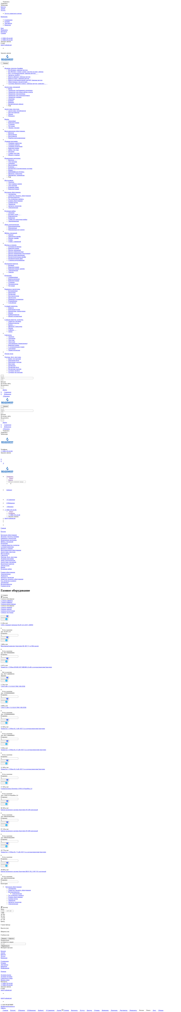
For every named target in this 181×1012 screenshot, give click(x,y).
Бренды (3, 954)
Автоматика (5, 582)
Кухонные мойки (6, 569)
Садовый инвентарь (7, 547)
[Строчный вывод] (2, 614)
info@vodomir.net (6, 45)
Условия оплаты (6, 975)
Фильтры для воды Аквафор (10, 536)
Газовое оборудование (15, 897)
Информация (5, 968)
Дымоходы (4, 575)
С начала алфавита (7, 600)
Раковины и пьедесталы (8, 538)
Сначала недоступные (8, 611)
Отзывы (7, 21)
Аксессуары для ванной (8, 562)
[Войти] (1, 457)
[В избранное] (5, 616)
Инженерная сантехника (9, 540)
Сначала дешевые (6, 607)
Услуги (3, 956)
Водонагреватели (6, 584)
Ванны (3, 567)
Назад (11, 478)
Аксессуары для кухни (8, 552)
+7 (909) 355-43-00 (7, 38)
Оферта (3, 1008)
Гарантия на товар (7, 978)
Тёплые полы (5, 565)
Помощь (3, 971)
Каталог (3, 951)
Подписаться (5, 946)
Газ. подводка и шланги (8, 581)
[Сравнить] (4, 619)
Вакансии (8, 25)
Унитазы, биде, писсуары (9, 557)
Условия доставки (6, 976)
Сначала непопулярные (8, 604)
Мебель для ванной (7, 542)
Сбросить (11, 938)
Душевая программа (7, 559)
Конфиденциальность (8, 1006)
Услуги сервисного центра (13, 13)
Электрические (6, 574)
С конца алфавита (6, 602)
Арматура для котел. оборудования (12, 579)
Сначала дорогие (6, 609)
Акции (3, 953)
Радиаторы (4, 543)
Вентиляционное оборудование (11, 550)
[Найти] (2, 387)
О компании (8, 20)
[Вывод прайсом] (3, 614)
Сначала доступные (7, 612)
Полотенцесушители (7, 564)
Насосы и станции (7, 548)
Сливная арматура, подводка (10, 545)
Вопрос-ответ (5, 980)
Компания (4, 958)
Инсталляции (5, 553)
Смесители (4, 555)
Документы (8, 23)
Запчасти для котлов (7, 577)
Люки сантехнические (8, 560)
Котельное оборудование (14, 887)
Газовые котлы (5, 586)
